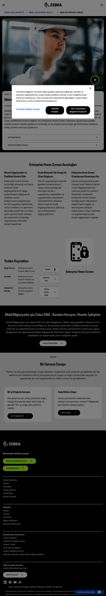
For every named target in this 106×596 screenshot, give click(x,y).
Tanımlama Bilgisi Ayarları (28, 109)
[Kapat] (91, 88)
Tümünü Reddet (55, 110)
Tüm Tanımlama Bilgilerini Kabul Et (78, 110)
